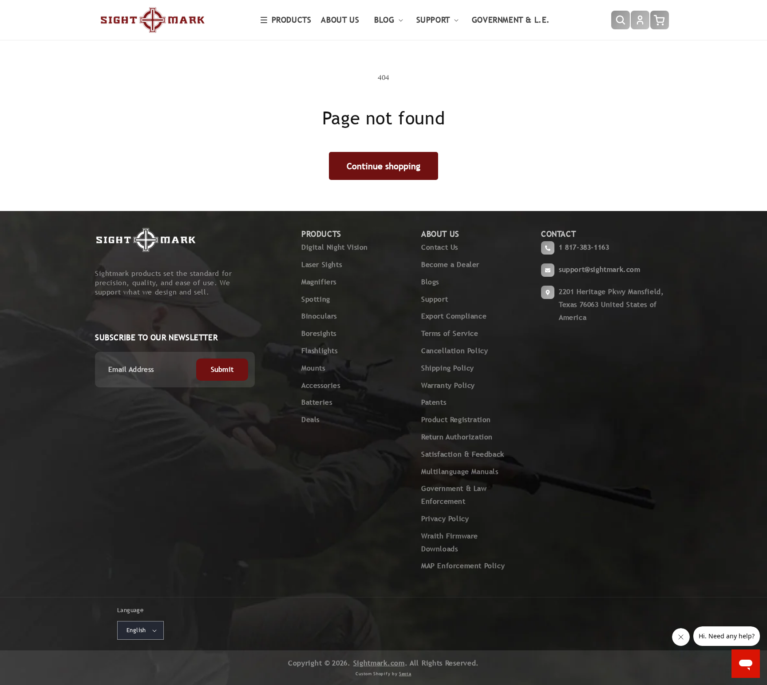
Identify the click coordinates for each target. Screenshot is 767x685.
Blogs (430, 282)
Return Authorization (457, 437)
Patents (433, 402)
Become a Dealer (450, 264)
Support (434, 299)
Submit (222, 369)
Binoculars (319, 316)
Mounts (313, 368)
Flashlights (319, 350)
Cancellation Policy (454, 350)
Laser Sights (321, 264)
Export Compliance (453, 316)
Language (130, 610)
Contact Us (439, 247)
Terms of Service (449, 333)
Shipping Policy (447, 368)
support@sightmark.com (599, 269)
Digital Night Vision (334, 247)
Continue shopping (383, 166)
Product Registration (456, 419)
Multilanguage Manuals (459, 471)
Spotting (315, 299)
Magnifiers (318, 282)
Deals (310, 419)
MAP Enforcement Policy (463, 566)
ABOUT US (440, 234)
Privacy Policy (445, 518)
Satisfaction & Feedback (462, 454)
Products (292, 19)
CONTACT (558, 234)
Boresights (318, 333)
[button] (286, 20)
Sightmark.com (379, 663)
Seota (405, 673)
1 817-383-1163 (584, 247)
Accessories (320, 385)
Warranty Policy (448, 385)
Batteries (316, 402)
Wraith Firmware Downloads (449, 542)
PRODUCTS (321, 234)
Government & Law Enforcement (454, 495)
